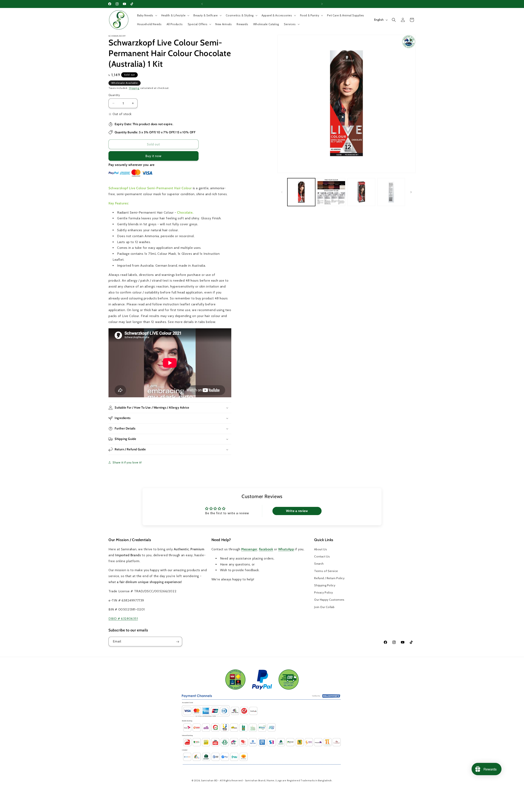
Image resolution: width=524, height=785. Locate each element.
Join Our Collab (324, 607)
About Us (320, 549)
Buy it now (153, 156)
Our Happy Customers (329, 600)
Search (319, 564)
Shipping (134, 87)
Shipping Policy (324, 585)
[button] (147, 15)
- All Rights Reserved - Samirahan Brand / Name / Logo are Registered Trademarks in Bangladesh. (275, 780)
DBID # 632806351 (123, 619)
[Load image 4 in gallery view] (391, 192)
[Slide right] (411, 192)
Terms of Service (326, 571)
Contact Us (322, 556)
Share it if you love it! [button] (127, 462)
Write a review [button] (297, 511)
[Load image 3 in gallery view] (361, 192)
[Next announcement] (321, 4)
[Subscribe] (177, 642)
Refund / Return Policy (329, 578)
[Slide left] (281, 192)
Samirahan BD (209, 780)
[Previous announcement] (202, 4)
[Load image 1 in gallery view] (301, 192)
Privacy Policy (323, 592)
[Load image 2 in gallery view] (331, 192)
